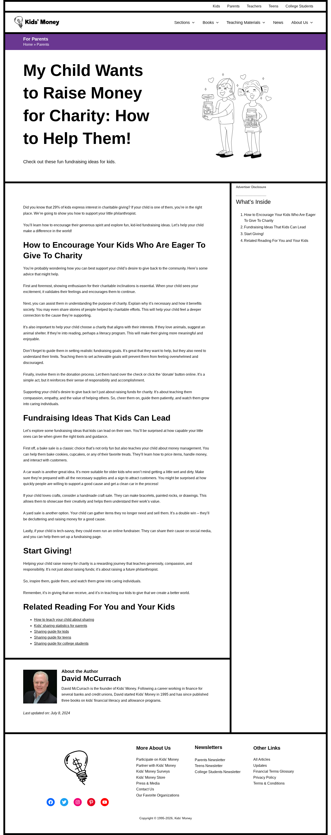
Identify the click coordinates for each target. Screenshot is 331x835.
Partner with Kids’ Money (156, 765)
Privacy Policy (264, 777)
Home (28, 44)
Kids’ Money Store (150, 777)
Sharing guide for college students (61, 643)
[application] (192, 22)
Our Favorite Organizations (157, 795)
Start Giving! (254, 234)
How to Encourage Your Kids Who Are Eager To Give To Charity (279, 217)
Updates (260, 765)
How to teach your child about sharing (64, 620)
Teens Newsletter (208, 766)
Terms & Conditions (269, 783)
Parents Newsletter (210, 760)
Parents (43, 44)
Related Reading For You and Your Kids (276, 241)
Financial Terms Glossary (273, 771)
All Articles (261, 759)
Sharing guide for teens (52, 637)
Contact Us (145, 789)
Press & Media (148, 783)
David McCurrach (91, 678)
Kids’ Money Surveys (153, 771)
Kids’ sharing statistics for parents (60, 626)
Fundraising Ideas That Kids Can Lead (275, 227)
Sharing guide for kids (51, 631)
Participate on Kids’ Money (157, 759)
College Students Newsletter (217, 772)
